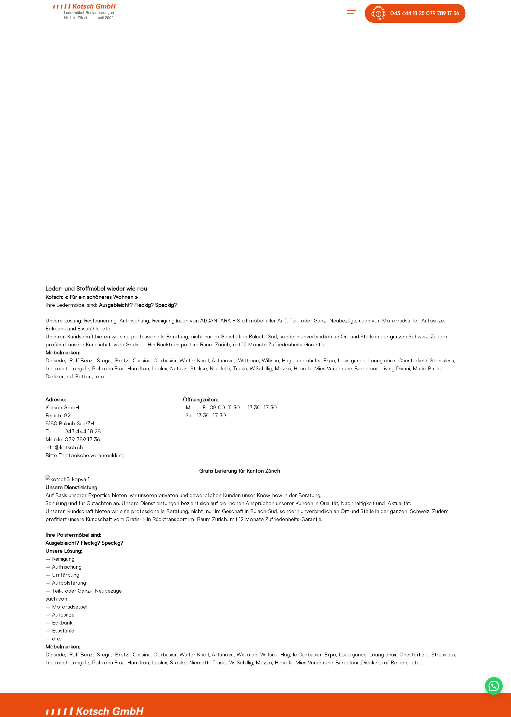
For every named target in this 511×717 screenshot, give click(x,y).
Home (231, 174)
